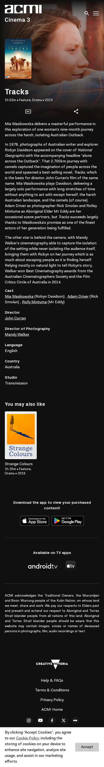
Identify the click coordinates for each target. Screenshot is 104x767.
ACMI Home (52, 710)
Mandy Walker (17, 335)
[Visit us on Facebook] (52, 720)
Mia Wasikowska (19, 297)
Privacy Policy (52, 700)
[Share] (76, 111)
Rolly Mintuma (34, 302)
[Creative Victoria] (52, 664)
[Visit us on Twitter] (63, 720)
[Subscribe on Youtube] (40, 720)
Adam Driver (78, 297)
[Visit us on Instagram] (29, 720)
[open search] (87, 13)
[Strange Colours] (21, 435)
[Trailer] (28, 111)
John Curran (15, 318)
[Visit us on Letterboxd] (75, 720)
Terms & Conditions (52, 690)
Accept (87, 747)
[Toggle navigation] (96, 13)
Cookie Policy (27, 738)
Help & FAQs (52, 681)
